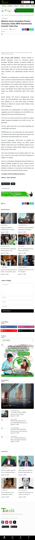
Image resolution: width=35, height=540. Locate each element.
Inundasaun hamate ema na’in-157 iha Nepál (26, 270)
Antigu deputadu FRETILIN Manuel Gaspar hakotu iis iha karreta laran (26, 471)
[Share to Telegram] (33, 29)
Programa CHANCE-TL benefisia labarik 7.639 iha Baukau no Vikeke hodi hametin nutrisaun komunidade (9, 229)
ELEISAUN (16, 5)
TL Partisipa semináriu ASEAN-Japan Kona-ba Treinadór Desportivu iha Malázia (26, 229)
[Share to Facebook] (23, 29)
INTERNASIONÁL (23, 225)
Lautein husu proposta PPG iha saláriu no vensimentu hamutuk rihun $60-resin (9, 271)
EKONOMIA (4, 225)
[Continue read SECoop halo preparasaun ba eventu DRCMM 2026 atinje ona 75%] (4, 422)
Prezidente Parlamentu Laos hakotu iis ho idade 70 (25, 493)
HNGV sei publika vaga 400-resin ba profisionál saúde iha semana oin (8, 471)
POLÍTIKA (22, 5)
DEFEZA (27, 5)
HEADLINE (5, 490)
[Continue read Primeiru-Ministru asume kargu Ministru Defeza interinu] (9, 483)
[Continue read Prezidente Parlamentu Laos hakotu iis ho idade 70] (26, 483)
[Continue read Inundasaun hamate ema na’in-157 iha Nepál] (26, 260)
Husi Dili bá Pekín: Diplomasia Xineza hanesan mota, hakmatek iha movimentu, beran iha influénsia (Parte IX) (8, 250)
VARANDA (4, 5)
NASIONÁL (5, 18)
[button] (4, 537)
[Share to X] (28, 29)
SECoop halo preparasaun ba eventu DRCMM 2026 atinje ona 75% (18, 422)
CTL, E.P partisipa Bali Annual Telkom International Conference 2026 (25, 250)
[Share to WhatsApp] (30, 29)
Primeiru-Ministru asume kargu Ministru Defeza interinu (7, 493)
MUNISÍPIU (10, 5)
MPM (13, 183)
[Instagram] (25, 29)
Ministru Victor (5, 183)
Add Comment (6, 310)
